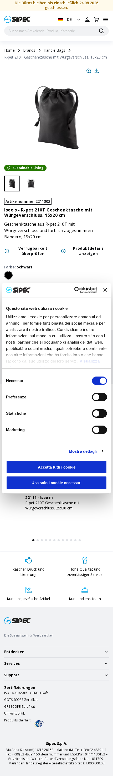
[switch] (99, 397)
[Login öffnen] (87, 19)
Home (9, 50)
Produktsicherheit (17, 720)
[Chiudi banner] (105, 290)
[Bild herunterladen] (97, 71)
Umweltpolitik (14, 713)
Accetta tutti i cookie (56, 467)
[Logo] (17, 19)
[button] (69, 19)
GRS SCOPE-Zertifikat (19, 707)
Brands (29, 50)
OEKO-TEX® (39, 693)
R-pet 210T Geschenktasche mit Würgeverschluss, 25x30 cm (52, 505)
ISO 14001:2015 (15, 693)
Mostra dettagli (83, 451)
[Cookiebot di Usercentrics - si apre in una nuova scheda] (74, 290)
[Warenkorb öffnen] (96, 19)
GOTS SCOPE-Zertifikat (21, 700)
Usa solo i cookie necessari (56, 482)
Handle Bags (54, 50)
